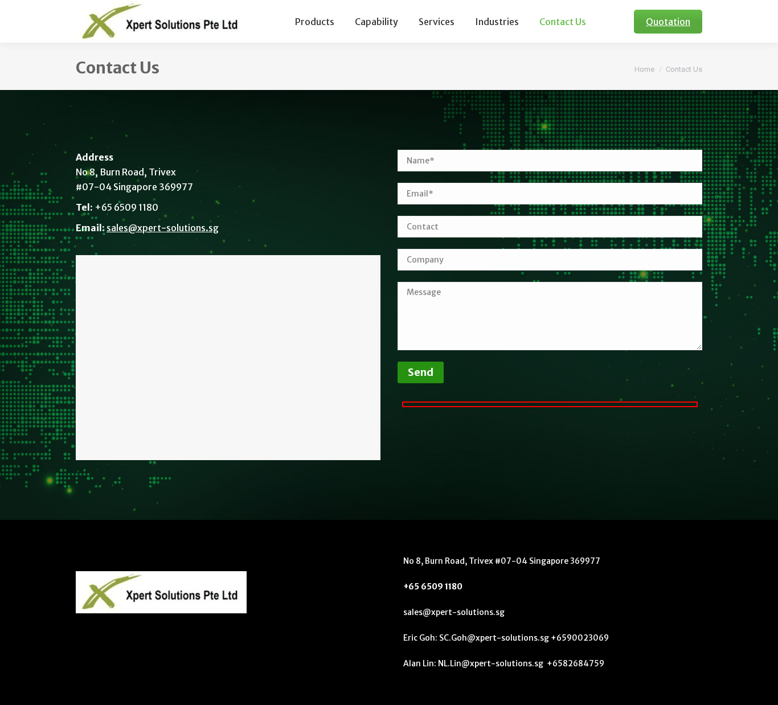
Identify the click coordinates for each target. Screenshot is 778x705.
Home (644, 69)
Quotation (668, 21)
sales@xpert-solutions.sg (163, 227)
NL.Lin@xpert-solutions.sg (491, 663)
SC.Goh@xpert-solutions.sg (495, 638)
